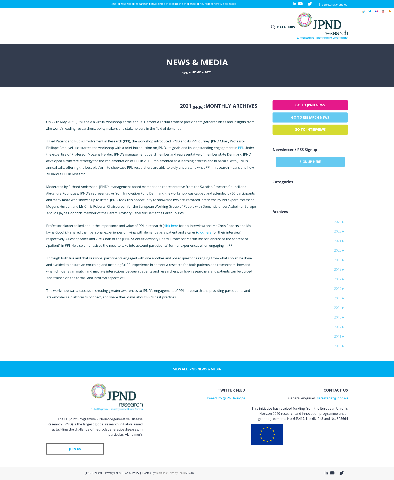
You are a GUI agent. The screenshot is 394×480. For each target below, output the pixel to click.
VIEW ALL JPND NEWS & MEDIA (197, 369)
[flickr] (376, 13)
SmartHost (161, 473)
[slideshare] (363, 13)
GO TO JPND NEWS (310, 105)
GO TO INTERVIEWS (310, 129)
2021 (208, 72)
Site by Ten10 (178, 473)
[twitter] (370, 13)
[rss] (389, 13)
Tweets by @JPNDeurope (225, 398)
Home (196, 72)
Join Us (75, 449)
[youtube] (383, 13)
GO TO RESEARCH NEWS (310, 117)
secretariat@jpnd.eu (334, 4)
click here (171, 225)
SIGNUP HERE (310, 161)
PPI (240, 147)
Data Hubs (286, 27)
